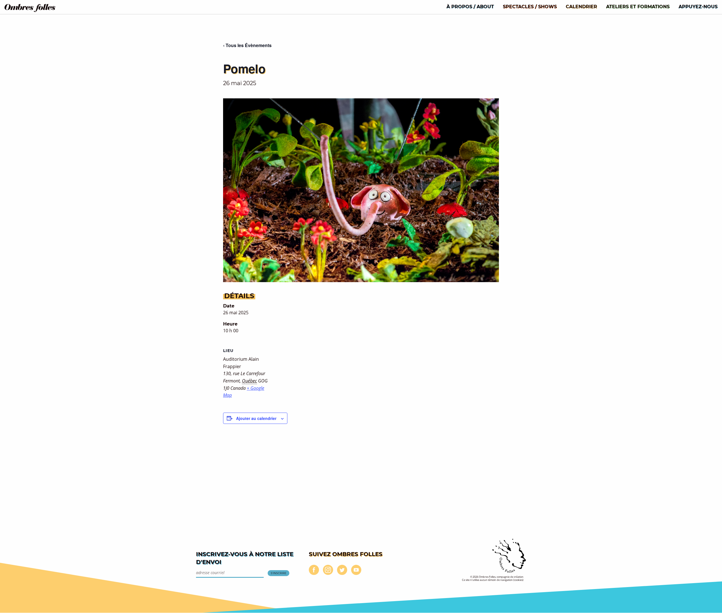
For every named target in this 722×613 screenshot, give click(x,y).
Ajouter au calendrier (256, 418)
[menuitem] (470, 6)
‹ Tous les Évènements (247, 45)
